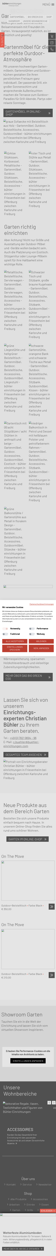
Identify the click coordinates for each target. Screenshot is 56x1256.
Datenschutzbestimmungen (42, 604)
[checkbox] (5, 628)
